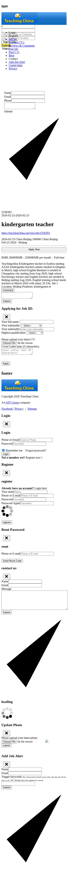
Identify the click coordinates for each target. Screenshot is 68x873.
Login (12, 32)
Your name (7, 491)
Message (6, 588)
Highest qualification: (14, 332)
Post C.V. (14, 52)
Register (13, 35)
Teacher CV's (16, 42)
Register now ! (34, 457)
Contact (13, 58)
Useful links (15, 65)
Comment (8, 290)
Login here (40, 488)
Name (7, 92)
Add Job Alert (17, 62)
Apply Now (34, 249)
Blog (11, 55)
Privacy (13, 68)
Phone (7, 100)
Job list (13, 39)
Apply (6, 363)
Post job (13, 48)
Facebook (7, 408)
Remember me (25, 450)
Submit (6, 301)
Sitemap (32, 408)
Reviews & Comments (22, 45)
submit (6, 745)
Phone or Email (10, 439)
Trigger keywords (33, 778)
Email (7, 96)
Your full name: (10, 321)
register (7, 522)
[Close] (6, 317)
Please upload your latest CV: (18, 339)
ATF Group (12, 402)
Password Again (10, 503)
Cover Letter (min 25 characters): (20, 346)
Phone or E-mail (10, 495)
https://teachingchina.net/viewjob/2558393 (25, 233)
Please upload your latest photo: (19, 737)
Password (7, 443)
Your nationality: (11, 325)
